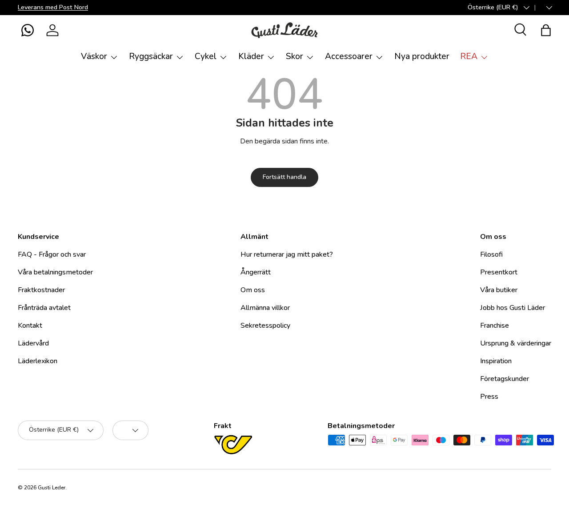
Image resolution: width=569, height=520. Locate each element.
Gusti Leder (51, 487)
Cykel (205, 56)
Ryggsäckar (151, 56)
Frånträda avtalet (44, 308)
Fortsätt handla (284, 177)
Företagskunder (504, 379)
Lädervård (33, 343)
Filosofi (491, 254)
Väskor (94, 56)
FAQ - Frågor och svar (52, 254)
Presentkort (498, 272)
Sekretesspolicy (265, 325)
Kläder (251, 56)
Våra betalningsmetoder (55, 272)
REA (468, 56)
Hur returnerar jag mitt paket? (286, 254)
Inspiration (496, 361)
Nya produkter (421, 56)
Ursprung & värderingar (515, 343)
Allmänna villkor (265, 308)
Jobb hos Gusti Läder (512, 308)
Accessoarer (349, 56)
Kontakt (30, 325)
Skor (294, 56)
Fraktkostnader (41, 290)
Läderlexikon (37, 361)
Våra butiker (498, 290)
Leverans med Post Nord (53, 7)
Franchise (494, 325)
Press (489, 396)
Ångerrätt (255, 272)
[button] (27, 30)
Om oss (252, 290)
